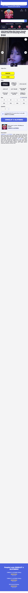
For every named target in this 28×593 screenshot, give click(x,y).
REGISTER (7, 73)
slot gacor (20, 138)
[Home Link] (9, 14)
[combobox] (12, 21)
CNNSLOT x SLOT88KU (14, 120)
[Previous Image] (2, 52)
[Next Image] (25, 52)
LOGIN (7, 77)
